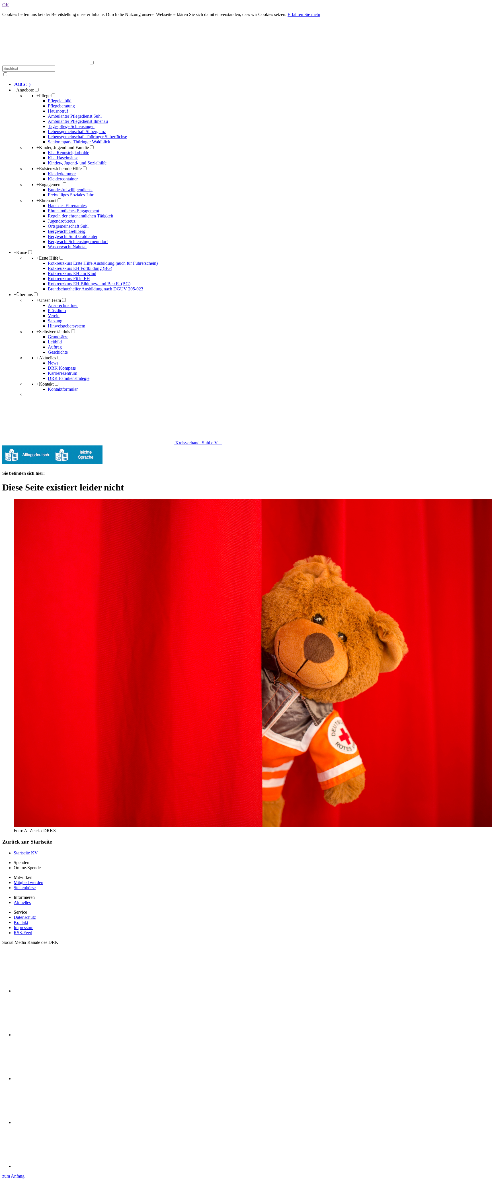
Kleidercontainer (63, 178)
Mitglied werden (28, 882)
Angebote (24, 89)
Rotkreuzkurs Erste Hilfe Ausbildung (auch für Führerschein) (103, 263)
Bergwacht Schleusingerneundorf (78, 241)
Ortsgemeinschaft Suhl (68, 226)
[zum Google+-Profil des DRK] (56, 1078)
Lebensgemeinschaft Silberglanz (77, 131)
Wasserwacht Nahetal (67, 246)
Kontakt (45, 384)
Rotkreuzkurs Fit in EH (69, 278)
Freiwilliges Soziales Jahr (70, 194)
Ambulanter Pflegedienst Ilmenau (78, 121)
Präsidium (57, 310)
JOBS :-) (22, 84)
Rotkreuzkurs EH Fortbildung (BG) (80, 268)
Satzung (55, 320)
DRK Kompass (62, 368)
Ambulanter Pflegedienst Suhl (75, 116)
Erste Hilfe (47, 258)
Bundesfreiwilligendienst (70, 189)
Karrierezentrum (62, 373)
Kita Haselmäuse (63, 157)
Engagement (49, 184)
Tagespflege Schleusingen (71, 126)
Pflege (43, 95)
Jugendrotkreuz (61, 221)
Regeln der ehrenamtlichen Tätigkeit (80, 215)
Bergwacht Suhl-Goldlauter (72, 236)
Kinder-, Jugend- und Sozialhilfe (77, 162)
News (53, 363)
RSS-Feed (23, 932)
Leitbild (55, 341)
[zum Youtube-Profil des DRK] (56, 1122)
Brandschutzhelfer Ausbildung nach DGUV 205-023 (95, 288)
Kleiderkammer (62, 173)
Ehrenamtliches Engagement (73, 210)
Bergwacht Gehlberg (66, 231)
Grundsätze (58, 336)
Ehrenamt (46, 200)
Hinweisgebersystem (66, 325)
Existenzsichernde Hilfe (59, 168)
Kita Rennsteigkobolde (68, 152)
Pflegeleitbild (59, 100)
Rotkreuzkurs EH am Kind (72, 273)
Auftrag (55, 347)
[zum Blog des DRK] (56, 1166)
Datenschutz (25, 917)
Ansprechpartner (63, 305)
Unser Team (48, 300)
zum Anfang (13, 1176)
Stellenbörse (25, 887)
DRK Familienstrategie (68, 378)
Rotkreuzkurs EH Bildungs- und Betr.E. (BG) (89, 283)
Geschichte (58, 352)
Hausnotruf (58, 111)
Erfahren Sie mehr (304, 14)
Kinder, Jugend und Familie (62, 147)
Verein (54, 315)
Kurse (20, 252)
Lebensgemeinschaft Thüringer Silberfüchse (87, 136)
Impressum (23, 927)
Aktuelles (46, 357)
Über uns (23, 294)
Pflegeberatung (61, 105)
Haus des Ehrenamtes (67, 205)
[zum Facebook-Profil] (56, 990)
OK (5, 4)
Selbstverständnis (53, 331)
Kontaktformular (63, 389)
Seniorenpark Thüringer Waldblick (79, 141)
